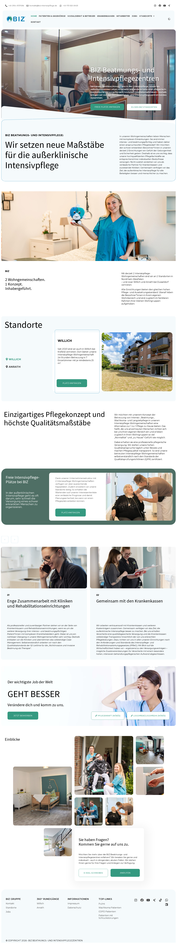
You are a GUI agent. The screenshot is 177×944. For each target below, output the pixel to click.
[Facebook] (159, 5)
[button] (4, 539)
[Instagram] (155, 5)
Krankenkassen (105, 16)
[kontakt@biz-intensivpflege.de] (27, 6)
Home (34, 16)
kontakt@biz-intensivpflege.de (43, 5)
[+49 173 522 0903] (61, 6)
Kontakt (36, 22)
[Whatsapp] (166, 900)
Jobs (134, 16)
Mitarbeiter (123, 16)
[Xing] (169, 5)
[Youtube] (164, 5)
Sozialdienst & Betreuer (81, 16)
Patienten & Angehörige (52, 16)
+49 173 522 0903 (70, 5)
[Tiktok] (160, 900)
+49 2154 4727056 (16, 5)
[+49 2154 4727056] (6, 6)
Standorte (145, 16)
